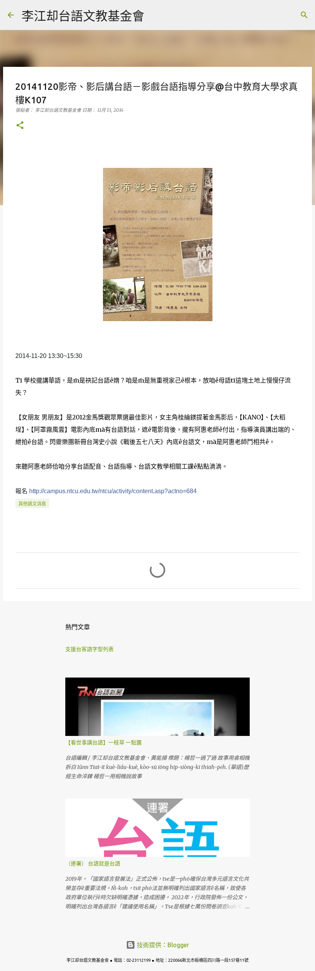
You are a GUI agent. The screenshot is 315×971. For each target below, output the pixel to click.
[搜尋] (155, 15)
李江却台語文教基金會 (83, 16)
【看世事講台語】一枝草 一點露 (103, 742)
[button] (20, 126)
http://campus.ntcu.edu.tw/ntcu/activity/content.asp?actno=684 (113, 491)
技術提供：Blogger (162, 944)
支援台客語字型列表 (89, 649)
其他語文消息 (32, 503)
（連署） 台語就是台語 (92, 863)
